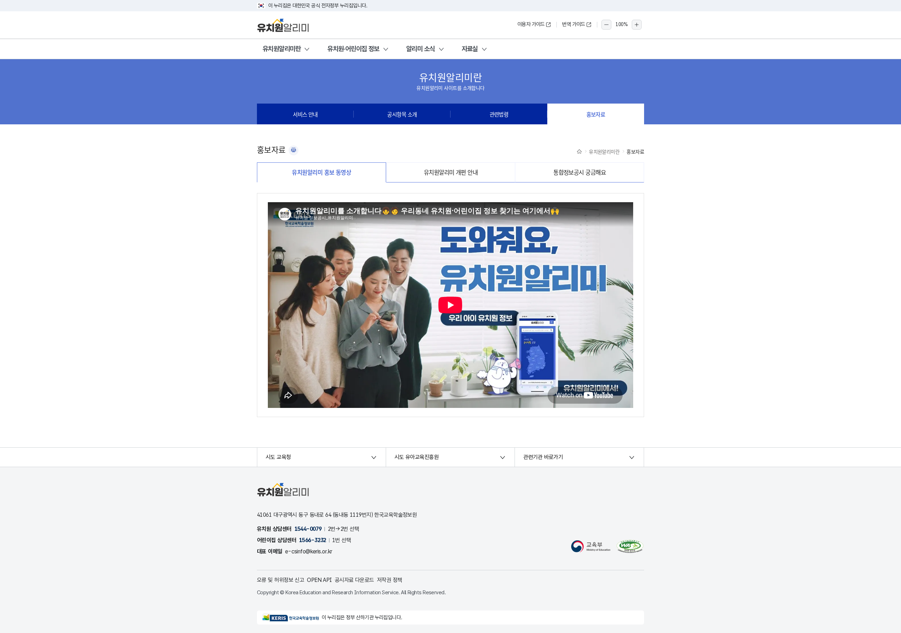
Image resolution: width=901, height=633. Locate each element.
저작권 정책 (389, 580)
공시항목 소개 (402, 114)
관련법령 (499, 114)
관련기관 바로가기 (543, 457)
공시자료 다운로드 (354, 580)
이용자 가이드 (531, 24)
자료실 (470, 49)
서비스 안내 (305, 114)
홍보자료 (595, 114)
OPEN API (319, 580)
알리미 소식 (420, 49)
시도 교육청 (278, 457)
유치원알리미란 (282, 49)
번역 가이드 (573, 24)
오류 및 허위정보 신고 (280, 580)
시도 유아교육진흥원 (417, 457)
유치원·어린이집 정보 (353, 49)
